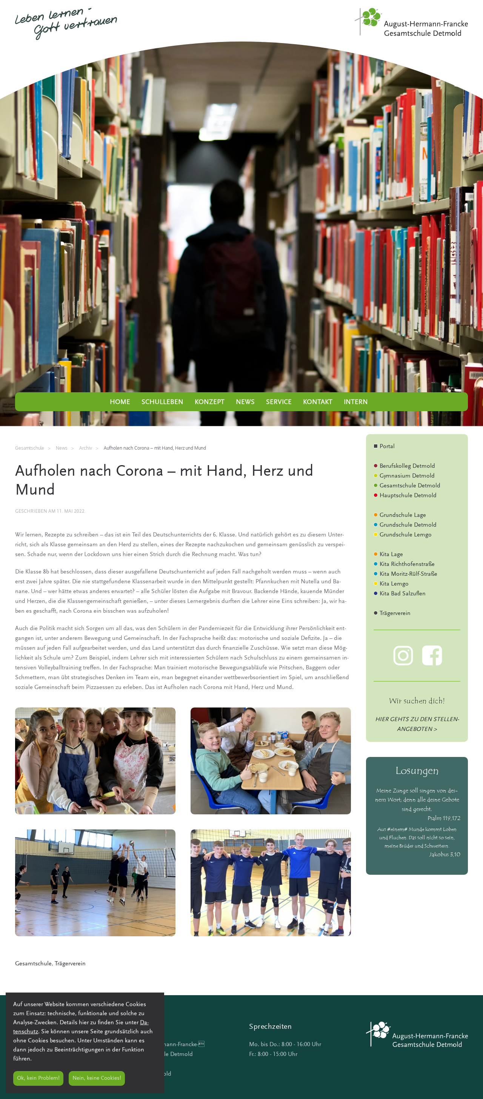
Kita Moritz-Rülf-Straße (408, 574)
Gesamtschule (33, 964)
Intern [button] (356, 402)
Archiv (85, 448)
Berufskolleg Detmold (407, 466)
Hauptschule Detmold (408, 496)
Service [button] (279, 402)
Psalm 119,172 (444, 819)
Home (120, 402)
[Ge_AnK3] (95, 882)
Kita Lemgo (394, 584)
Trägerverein (70, 964)
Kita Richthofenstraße (407, 564)
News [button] (245, 402)
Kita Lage (391, 555)
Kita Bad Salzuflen (403, 594)
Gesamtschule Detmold (410, 486)
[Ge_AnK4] (271, 882)
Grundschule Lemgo (406, 535)
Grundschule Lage (403, 515)
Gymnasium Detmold (407, 476)
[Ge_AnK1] (95, 760)
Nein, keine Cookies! (96, 1078)
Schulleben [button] (162, 402)
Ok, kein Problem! (38, 1078)
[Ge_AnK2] (271, 760)
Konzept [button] (210, 402)
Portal (387, 447)
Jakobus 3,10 (444, 855)
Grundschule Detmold (408, 525)
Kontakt (317, 402)
